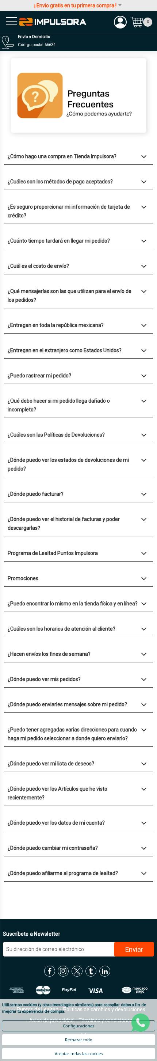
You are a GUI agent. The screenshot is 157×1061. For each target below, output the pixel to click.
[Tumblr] (90, 971)
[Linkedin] (104, 971)
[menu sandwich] (9, 22)
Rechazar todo (78, 1039)
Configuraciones (78, 1025)
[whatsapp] (140, 1023)
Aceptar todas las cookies (79, 1053)
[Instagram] (63, 971)
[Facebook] (49, 971)
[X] (77, 971)
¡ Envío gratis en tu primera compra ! (75, 5)
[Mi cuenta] (120, 22)
